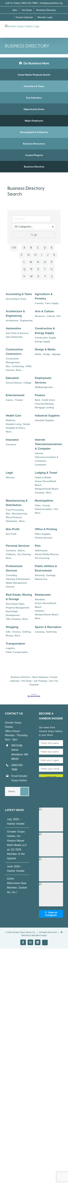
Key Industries (34, 97)
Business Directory (34, 166)
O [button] (45, 262)
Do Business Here (36, 63)
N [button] (38, 262)
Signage (56, 354)
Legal (9, 472)
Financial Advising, (44, 403)
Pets (38, 545)
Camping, (40, 492)
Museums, (40, 316)
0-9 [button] (14, 247)
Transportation (15, 643)
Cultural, (51, 316)
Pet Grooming (42, 558)
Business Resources (34, 143)
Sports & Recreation (48, 627)
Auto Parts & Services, (17, 333)
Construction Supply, (45, 337)
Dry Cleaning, (24, 554)
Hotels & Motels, (43, 477)
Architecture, (12, 320)
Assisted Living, (14, 424)
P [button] (52, 262)
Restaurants (43, 594)
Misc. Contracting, (15, 366)
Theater (19, 400)
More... (19, 370)
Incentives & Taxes (34, 86)
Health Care (13, 415)
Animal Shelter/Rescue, (47, 554)
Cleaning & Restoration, (18, 579)
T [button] (45, 269)
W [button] (31, 276)
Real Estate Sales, (15, 604)
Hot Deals (26, 681)
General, (10, 370)
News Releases (40, 677)
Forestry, (39, 303)
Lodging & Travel (46, 472)
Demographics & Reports (34, 132)
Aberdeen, (40, 599)
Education (12, 378)
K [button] (54, 254)
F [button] (22, 254)
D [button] (45, 247)
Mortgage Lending (44, 407)
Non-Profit (12, 529)
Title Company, (13, 619)
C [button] (38, 247)
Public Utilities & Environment (46, 568)
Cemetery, (11, 550)
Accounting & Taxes (19, 294)
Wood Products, (14, 517)
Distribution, (12, 521)
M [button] (31, 262)
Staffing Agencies (44, 387)
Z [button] (52, 276)
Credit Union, (48, 400)
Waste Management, (16, 582)
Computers (40, 464)
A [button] (24, 247)
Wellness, (11, 420)
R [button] (31, 269)
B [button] (31, 247)
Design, (47, 354)
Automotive (13, 328)
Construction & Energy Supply (45, 330)
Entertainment (15, 395)
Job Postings (40, 681)
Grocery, (16, 631)
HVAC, (29, 366)
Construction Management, (13, 360)
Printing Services (43, 537)
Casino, (10, 400)
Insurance (12, 439)
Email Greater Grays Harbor (19, 778)
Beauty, (10, 635)
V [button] (24, 276)
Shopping (12, 627)
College (27, 382)
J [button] (47, 254)
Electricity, (40, 575)
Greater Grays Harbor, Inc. (24, 932)
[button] (51, 820)
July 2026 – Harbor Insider (16, 821)
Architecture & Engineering (15, 313)
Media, (38, 354)
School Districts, (14, 382)
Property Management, (18, 607)
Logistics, (11, 648)
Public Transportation (17, 652)
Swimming (51, 631)
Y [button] (45, 276)
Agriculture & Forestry (43, 296)
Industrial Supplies (47, 415)
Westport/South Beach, (47, 488)
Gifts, (8, 631)
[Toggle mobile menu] (61, 27)
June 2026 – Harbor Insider (16, 868)
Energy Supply (42, 341)
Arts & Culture (44, 311)
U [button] (52, 269)
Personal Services (17, 545)
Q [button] (24, 269)
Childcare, (11, 554)
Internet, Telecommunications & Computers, (46, 457)
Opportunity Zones (34, 109)
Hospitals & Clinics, (16, 428)
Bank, (38, 400)
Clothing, (26, 631)
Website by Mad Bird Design (34, 935)
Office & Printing (46, 529)
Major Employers (34, 120)
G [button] (29, 254)
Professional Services (14, 568)
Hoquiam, (40, 610)
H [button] (35, 254)
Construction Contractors (14, 351)
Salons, (21, 550)
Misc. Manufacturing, (17, 513)
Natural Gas (41, 579)
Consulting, (11, 575)
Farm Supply (51, 303)
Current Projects (34, 155)
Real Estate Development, (13, 613)
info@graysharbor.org (51, 3)
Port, (56, 509)
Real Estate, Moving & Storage (19, 597)
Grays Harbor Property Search (34, 74)
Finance (40, 395)
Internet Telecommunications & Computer (48, 444)
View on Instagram (51, 913)
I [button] (41, 254)
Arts (58, 316)
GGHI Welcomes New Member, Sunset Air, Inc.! (17, 885)
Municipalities (44, 500)
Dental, (26, 424)
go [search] (35, 234)
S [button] (38, 269)
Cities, (38, 505)
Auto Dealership (14, 337)
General (10, 586)
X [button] (38, 276)
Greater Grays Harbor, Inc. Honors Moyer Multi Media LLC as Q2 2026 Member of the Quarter (17, 845)
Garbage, (51, 575)
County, (46, 505)
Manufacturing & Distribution (17, 503)
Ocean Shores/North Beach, (45, 483)
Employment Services (43, 380)
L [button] (24, 262)
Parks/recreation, (44, 509)
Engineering (26, 320)
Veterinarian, (41, 550)
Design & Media (45, 349)
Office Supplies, (43, 534)
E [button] (52, 247)
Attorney (10, 477)
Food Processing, (15, 509)
